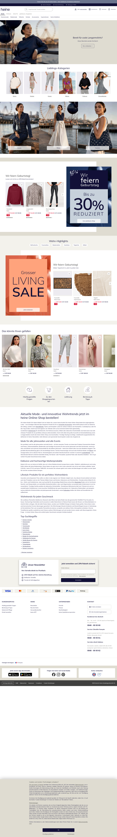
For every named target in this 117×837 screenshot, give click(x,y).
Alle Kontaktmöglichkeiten (99, 612)
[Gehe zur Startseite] (5, 9)
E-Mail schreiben (95, 607)
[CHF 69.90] (14, 351)
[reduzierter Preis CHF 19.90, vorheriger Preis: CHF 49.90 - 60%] (82, 283)
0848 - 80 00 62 (93, 650)
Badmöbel (78, 482)
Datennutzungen (79, 784)
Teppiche (76, 245)
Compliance (39, 683)
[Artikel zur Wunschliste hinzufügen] (21, 184)
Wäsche (21, 17)
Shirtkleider (26, 528)
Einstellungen (71, 834)
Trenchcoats (26, 526)
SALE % (15, 14)
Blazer (91, 450)
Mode (2, 14)
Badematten (56, 245)
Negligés (25, 524)
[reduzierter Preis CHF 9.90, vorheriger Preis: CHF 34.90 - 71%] (62, 283)
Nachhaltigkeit (63, 610)
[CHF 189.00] (90, 351)
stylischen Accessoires (65, 424)
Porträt (61, 605)
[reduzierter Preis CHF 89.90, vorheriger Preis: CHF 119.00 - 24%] (54, 194)
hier (68, 793)
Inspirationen (45, 17)
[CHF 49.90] (39, 351)
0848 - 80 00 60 (93, 625)
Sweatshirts (26, 542)
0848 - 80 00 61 (93, 638)
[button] (62, 194)
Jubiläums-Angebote (26, 14)
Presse (61, 608)
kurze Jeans (26, 530)
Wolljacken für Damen (29, 538)
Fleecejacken (26, 534)
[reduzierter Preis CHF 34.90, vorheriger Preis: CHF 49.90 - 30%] (34, 194)
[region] (58, 808)
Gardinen (67, 245)
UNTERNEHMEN (64, 602)
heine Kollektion (55, 17)
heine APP (33, 612)
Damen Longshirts (28, 548)
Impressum (31, 683)
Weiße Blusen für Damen (30, 540)
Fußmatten (66, 490)
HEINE (32, 602)
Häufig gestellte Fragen (9, 605)
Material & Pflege (7, 610)
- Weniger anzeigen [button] (26, 552)
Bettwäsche (34, 245)
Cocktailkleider (86, 452)
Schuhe (28, 17)
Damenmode (5, 17)
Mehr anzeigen (82, 576)
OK (58, 830)
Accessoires (35, 17)
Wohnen (8, 14)
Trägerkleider (26, 544)
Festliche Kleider (27, 532)
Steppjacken (26, 522)
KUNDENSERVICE (8, 602)
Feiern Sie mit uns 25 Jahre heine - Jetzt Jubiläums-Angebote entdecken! (58, 1)
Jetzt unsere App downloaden (20, 671)
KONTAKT (90, 602)
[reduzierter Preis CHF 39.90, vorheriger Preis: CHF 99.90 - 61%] (102, 283)
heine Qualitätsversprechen (67, 612)
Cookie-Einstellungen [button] (49, 683)
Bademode (14, 17)
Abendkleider (40, 426)
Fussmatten (45, 245)
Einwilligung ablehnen (48, 834)
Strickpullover (27, 546)
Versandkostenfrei (35, 610)
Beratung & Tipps (7, 608)
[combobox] (42, 9)
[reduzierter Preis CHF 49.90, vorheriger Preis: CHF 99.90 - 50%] (15, 194)
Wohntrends (32, 430)
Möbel (85, 245)
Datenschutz (23, 683)
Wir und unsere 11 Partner (36, 784)
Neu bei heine (34, 608)
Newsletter (33, 605)
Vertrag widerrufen (8, 683)
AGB (17, 683)
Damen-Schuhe (27, 520)
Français (20, 662)
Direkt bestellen (6, 612)
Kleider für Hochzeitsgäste (30, 536)
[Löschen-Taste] (51, 9)
